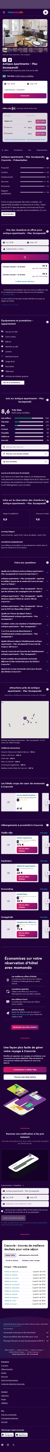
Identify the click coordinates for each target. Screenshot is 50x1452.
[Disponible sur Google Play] (7, 1435)
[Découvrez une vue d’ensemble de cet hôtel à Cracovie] (47, 158)
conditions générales (38, 1222)
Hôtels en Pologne (37, 1350)
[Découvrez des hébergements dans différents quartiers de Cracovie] (47, 825)
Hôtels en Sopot (10, 1304)
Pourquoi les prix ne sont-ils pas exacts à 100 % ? (23, 1341)
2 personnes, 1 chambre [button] (15, 90)
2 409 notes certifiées (24, 76)
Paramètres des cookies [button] (10, 305)
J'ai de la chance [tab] (11, 1260)
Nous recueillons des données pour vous (20, 1337)
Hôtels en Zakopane (11, 1288)
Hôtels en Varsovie (11, 1272)
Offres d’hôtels (9, 1350)
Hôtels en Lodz (10, 1301)
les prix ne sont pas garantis (12, 1326)
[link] (27, 850)
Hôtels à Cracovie (32, 1352)
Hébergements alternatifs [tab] (28, 1255)
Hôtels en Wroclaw (11, 1278)
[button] (4, 12)
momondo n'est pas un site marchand (19, 1333)
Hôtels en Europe (22, 1350)
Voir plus (43, 833)
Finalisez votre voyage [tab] (31, 1260)
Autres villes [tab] (10, 1255)
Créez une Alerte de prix (21, 1014)
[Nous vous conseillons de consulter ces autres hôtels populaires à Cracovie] (47, 785)
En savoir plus (8, 294)
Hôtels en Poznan (10, 1281)
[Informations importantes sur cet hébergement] (47, 501)
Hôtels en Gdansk (10, 1275)
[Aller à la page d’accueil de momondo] (15, 12)
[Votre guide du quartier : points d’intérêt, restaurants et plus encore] (47, 689)
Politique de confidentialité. (14, 1225)
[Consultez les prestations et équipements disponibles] (47, 322)
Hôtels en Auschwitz (11, 1284)
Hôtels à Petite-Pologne (16, 1352)
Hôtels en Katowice (11, 1291)
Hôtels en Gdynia (10, 1294)
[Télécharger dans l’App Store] (21, 1435)
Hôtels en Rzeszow (11, 1297)
